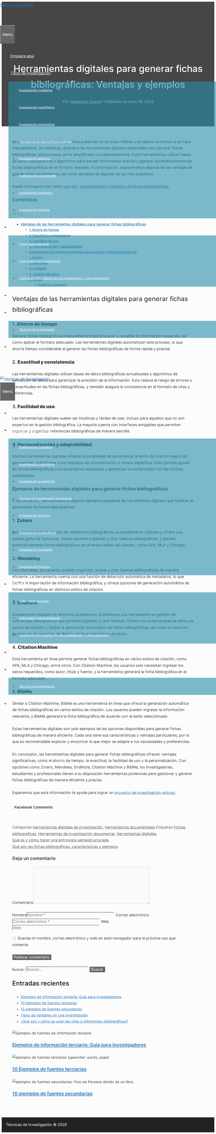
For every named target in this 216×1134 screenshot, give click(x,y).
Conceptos (20, 312)
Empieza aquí (22, 56)
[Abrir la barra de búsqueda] (2, 17)
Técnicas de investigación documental (45, 141)
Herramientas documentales (130, 827)
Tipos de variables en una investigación (54, 1015)
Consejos (19, 227)
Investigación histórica (34, 210)
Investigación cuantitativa (36, 107)
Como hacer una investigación (40, 261)
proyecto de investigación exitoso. (145, 792)
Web (105, 921)
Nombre (19, 915)
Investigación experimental (37, 175)
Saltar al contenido (17, 5)
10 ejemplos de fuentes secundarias (51, 1009)
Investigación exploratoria (37, 124)
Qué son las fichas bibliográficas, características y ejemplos (65, 846)
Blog (15, 295)
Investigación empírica (34, 158)
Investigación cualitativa (35, 90)
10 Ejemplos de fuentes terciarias (49, 1003)
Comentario (22, 902)
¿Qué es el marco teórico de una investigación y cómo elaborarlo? (64, 278)
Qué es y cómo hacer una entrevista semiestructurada (60, 840)
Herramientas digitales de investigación (68, 827)
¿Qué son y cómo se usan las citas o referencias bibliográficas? (74, 1021)
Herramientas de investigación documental (76, 834)
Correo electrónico (132, 915)
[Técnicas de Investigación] (25, 379)
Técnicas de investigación (37, 329)
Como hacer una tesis (34, 244)
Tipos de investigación (31, 73)
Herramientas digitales (137, 834)
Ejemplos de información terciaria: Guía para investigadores (71, 997)
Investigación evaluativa (35, 192)
